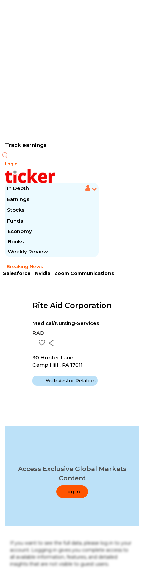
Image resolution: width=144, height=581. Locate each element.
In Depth (18, 188)
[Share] (51, 343)
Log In (72, 492)
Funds (15, 221)
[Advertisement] (72, 70)
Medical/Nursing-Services (65, 323)
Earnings (19, 199)
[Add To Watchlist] (42, 343)
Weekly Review (28, 251)
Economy (20, 231)
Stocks (15, 210)
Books (16, 241)
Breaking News (25, 266)
